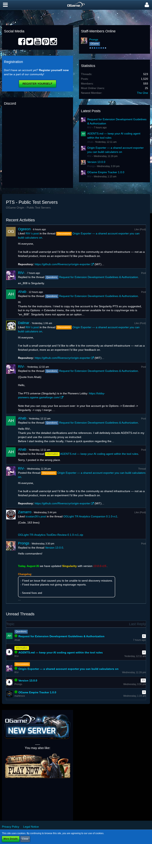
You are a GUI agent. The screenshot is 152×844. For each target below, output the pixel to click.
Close (25, 838)
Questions (21, 631)
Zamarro (24, 512)
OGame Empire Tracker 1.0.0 (105, 172)
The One (142, 92)
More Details (11, 838)
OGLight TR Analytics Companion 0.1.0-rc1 (90, 516)
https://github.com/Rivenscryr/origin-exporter (62, 264)
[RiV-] (11, 278)
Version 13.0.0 (96, 162)
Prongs (93, 39)
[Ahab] (11, 303)
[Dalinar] (11, 340)
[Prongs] (11, 571)
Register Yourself (37, 83)
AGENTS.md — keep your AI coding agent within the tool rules (99, 453)
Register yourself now (54, 70)
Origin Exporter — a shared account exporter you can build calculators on (68, 668)
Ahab (90, 142)
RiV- (89, 127)
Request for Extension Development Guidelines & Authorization (98, 277)
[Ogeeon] (11, 246)
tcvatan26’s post (36, 516)
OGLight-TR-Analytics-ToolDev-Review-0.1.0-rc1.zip (50, 534)
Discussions (22, 664)
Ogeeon (24, 229)
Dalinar (23, 323)
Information (22, 648)
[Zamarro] (11, 523)
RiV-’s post (32, 233)
